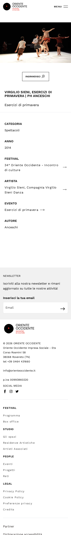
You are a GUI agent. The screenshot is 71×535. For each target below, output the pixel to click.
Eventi (8, 463)
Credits (8, 509)
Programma (11, 415)
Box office (11, 421)
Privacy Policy (14, 491)
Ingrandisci (33, 76)
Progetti (9, 470)
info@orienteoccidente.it (19, 370)
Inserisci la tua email (18, 298)
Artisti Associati (15, 448)
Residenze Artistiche (19, 442)
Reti (6, 476)
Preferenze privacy (17, 503)
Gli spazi (9, 436)
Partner (8, 526)
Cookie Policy (13, 497)
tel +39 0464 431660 (16, 361)
